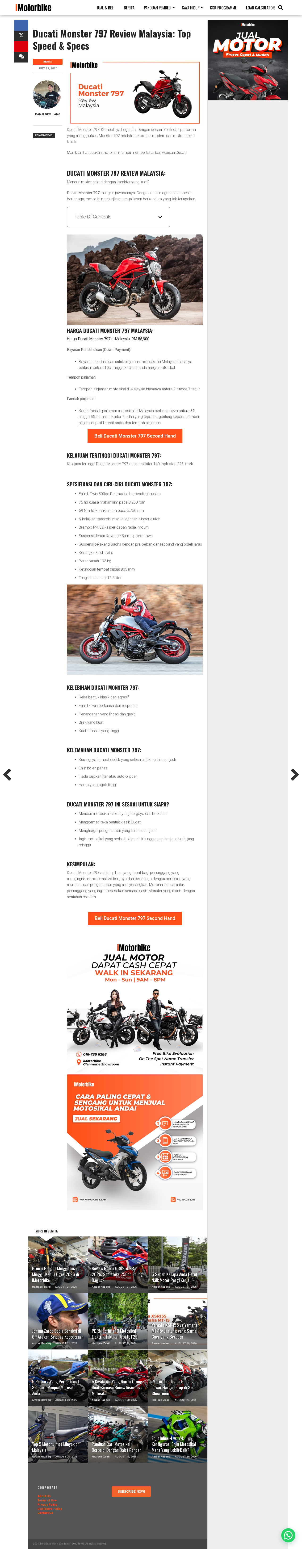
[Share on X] (21, 36)
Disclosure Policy (50, 1509)
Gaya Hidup (190, 8)
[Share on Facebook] (21, 25)
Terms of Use (47, 1500)
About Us (44, 1496)
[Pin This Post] (21, 46)
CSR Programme (223, 8)
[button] (288, 1535)
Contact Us (45, 1513)
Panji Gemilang (47, 114)
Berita (129, 8)
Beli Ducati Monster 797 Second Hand (135, 918)
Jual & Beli (105, 8)
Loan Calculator (260, 8)
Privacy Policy (47, 1504)
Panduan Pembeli (157, 8)
